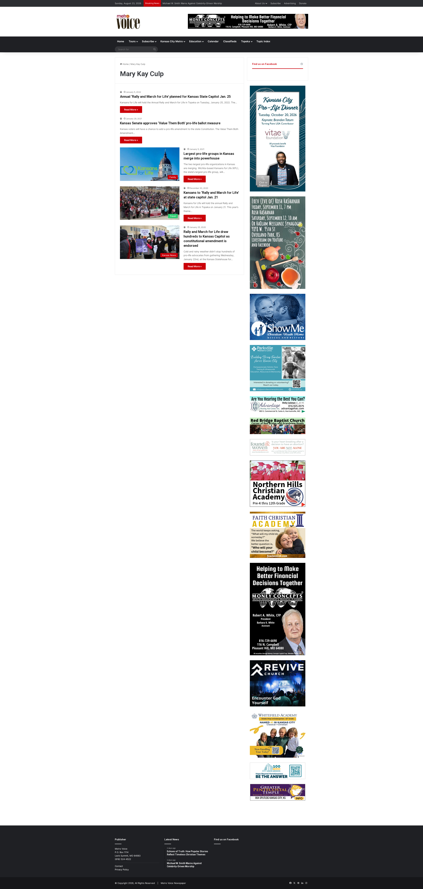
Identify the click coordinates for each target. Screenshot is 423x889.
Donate (303, 3)
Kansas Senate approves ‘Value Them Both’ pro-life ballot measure (170, 123)
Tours (132, 41)
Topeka (245, 41)
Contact (119, 866)
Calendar (213, 41)
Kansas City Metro (171, 41)
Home (120, 41)
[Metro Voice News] (128, 21)
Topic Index (263, 41)
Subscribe (275, 3)
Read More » (131, 109)
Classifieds (229, 41)
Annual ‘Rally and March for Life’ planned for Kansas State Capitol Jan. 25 (175, 97)
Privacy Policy (122, 869)
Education (195, 41)
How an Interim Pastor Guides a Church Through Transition (193, 3)
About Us (260, 3)
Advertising (290, 3)
